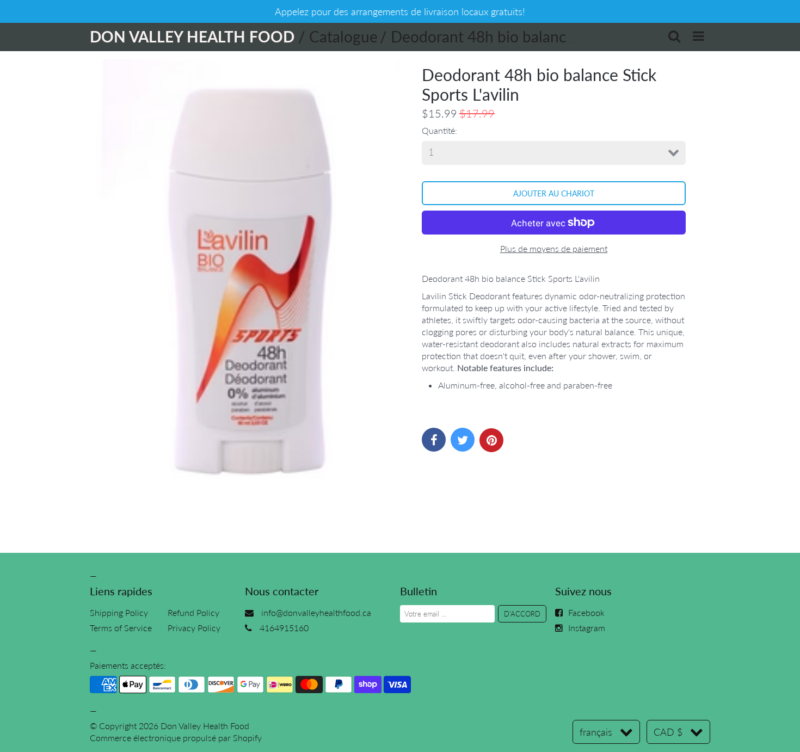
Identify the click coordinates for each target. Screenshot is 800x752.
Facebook (586, 612)
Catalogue (343, 36)
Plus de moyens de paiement (553, 248)
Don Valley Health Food (205, 725)
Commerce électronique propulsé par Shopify (176, 737)
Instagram (586, 627)
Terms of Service (121, 627)
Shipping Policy (119, 612)
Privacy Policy (194, 627)
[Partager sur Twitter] (463, 440)
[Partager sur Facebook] (434, 440)
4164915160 (284, 627)
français (596, 732)
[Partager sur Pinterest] (491, 440)
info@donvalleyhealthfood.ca (316, 612)
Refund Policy (193, 612)
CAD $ (668, 732)
